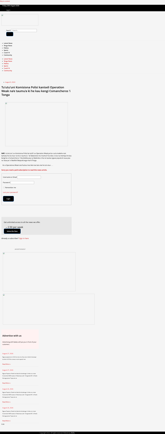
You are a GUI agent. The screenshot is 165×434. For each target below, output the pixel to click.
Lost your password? (10, 192)
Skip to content (5, 1)
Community (8, 55)
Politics (6, 48)
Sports (6, 50)
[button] (12, 231)
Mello (73, 433)
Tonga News (8, 46)
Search (8, 30)
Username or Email (10, 177)
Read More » (6, 364)
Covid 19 (7, 53)
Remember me (10, 187)
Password (6, 182)
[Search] (9, 34)
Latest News (8, 43)
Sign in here (24, 238)
